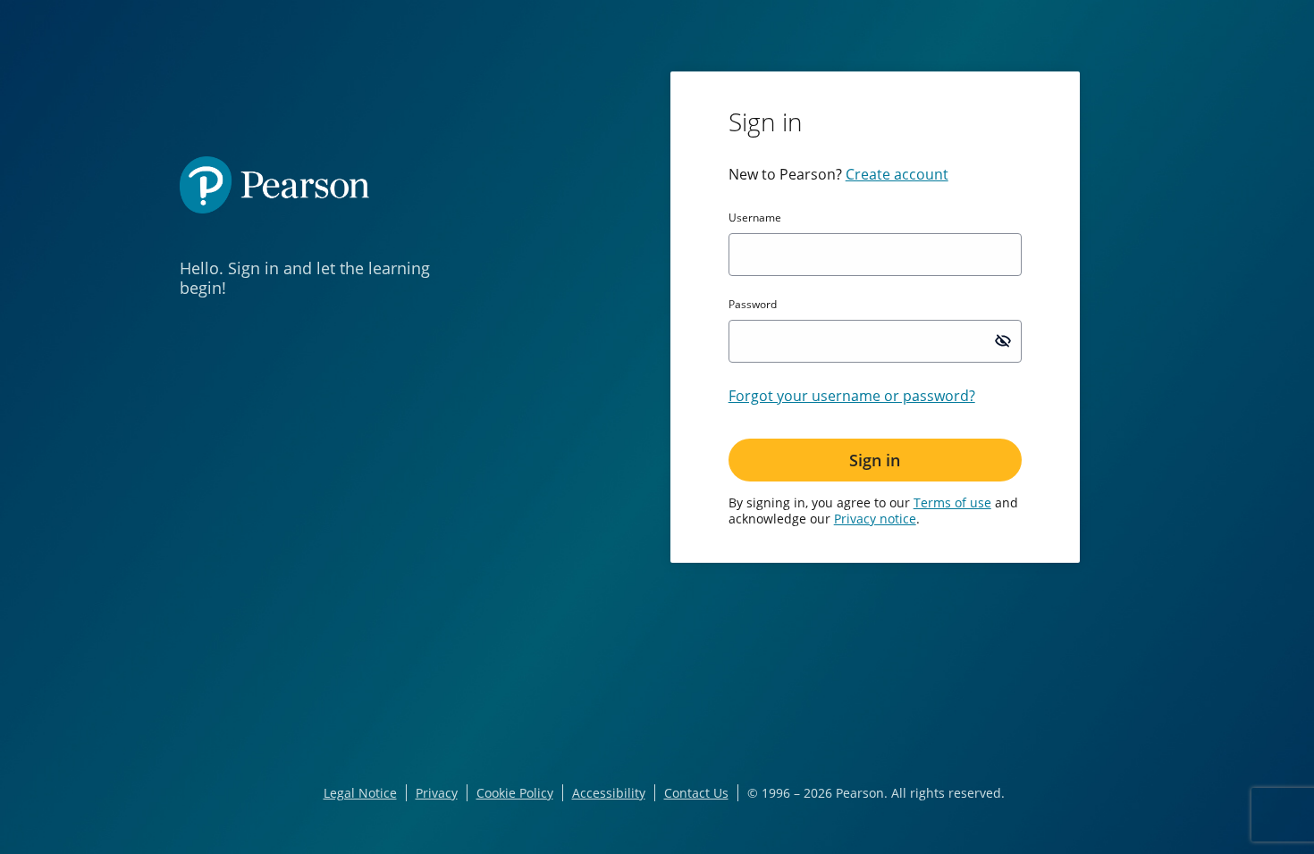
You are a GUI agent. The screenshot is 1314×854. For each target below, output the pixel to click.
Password (753, 304)
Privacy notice (875, 518)
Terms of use (952, 502)
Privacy (437, 792)
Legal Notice (360, 792)
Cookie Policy (514, 792)
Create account (897, 174)
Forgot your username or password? (852, 396)
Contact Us (696, 792)
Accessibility (608, 792)
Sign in (874, 460)
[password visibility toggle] (1003, 340)
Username (755, 218)
